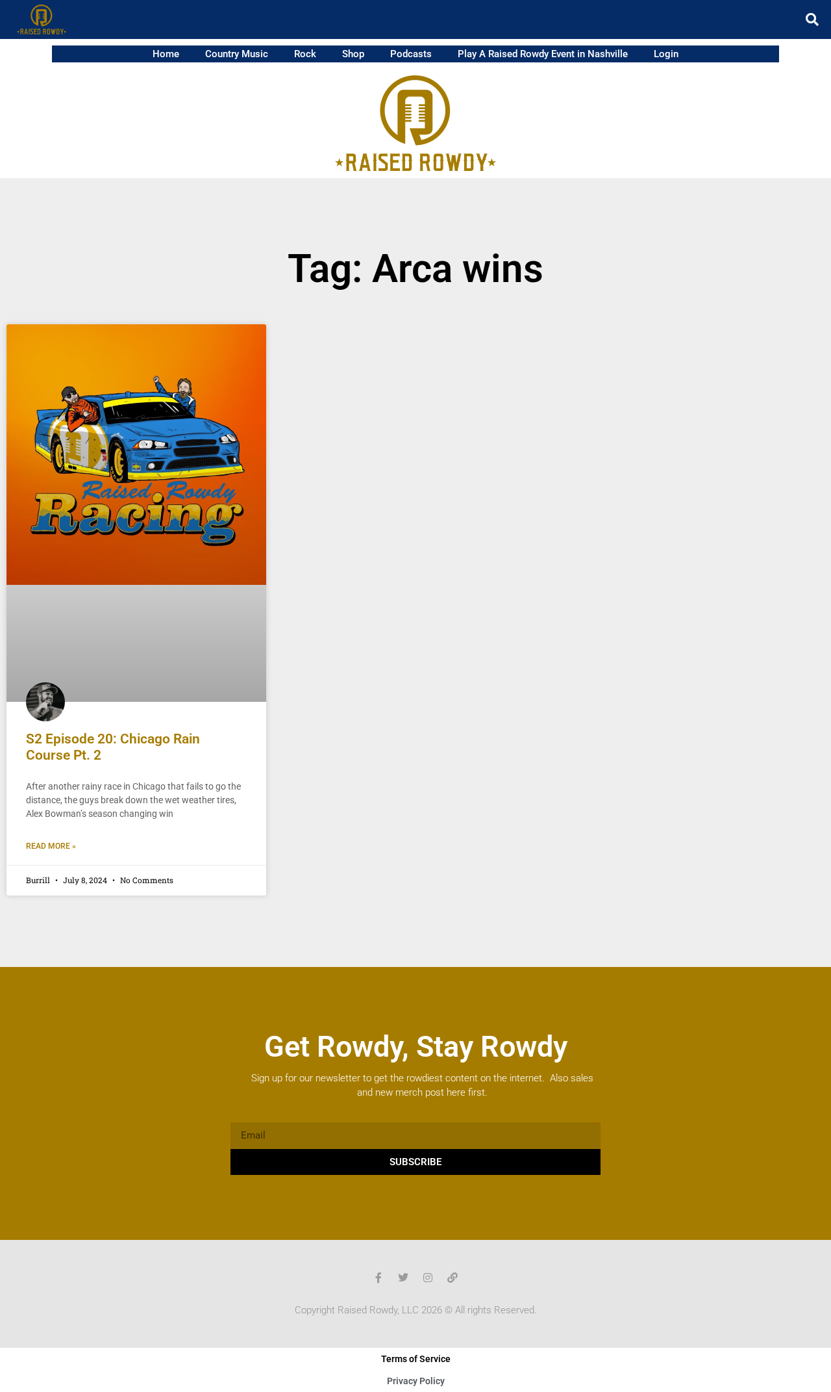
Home (166, 54)
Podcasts (411, 54)
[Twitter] (403, 1277)
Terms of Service (416, 1359)
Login (666, 54)
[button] (812, 19)
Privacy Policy (416, 1381)
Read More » (51, 846)
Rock (305, 54)
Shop (353, 54)
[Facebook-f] (378, 1277)
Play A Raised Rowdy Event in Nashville (543, 54)
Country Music (236, 54)
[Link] (452, 1277)
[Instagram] (428, 1277)
